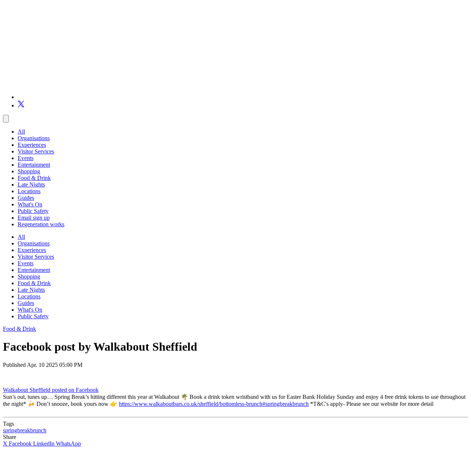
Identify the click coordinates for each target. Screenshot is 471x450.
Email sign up (34, 218)
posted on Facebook (75, 390)
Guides (26, 198)
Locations (29, 191)
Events (25, 158)
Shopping (29, 171)
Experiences (32, 145)
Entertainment (34, 165)
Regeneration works (41, 224)
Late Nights (31, 184)
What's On (30, 204)
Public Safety (33, 211)
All (21, 131)
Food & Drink (34, 178)
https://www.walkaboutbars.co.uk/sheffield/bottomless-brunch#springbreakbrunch (214, 404)
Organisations (34, 138)
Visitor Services (36, 151)
